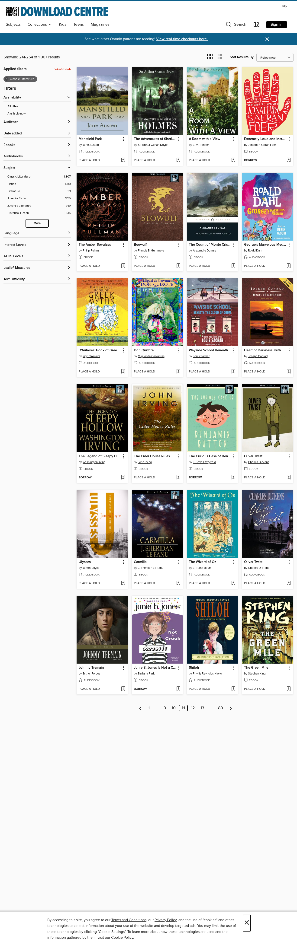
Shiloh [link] (194, 668)
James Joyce (91, 568)
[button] (235, 25)
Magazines (100, 24)
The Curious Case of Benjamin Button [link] (210, 456)
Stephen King (256, 673)
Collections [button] (38, 24)
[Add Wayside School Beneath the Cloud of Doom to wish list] (233, 372)
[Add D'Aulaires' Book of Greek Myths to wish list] (123, 372)
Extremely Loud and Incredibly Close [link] (265, 139)
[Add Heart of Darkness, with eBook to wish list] (288, 372)
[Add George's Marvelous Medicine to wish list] (288, 266)
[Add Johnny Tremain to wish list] (123, 689)
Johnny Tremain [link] (91, 668)
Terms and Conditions (128, 920)
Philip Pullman (92, 250)
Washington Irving (94, 462)
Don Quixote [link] (144, 350)
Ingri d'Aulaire (91, 356)
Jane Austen (91, 145)
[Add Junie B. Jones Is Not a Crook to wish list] (178, 689)
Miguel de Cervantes (151, 356)
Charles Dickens (258, 462)
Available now (16, 113)
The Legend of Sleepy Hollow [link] (100, 456)
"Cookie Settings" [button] (112, 931)
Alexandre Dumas (204, 250)
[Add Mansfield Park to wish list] (123, 160)
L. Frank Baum (202, 568)
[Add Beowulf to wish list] (178, 266)
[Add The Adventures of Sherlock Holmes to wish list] (178, 160)
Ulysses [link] (85, 562)
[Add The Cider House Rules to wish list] (178, 478)
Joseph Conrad (258, 356)
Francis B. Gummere (151, 250)
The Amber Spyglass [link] (95, 245)
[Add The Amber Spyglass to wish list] (123, 266)
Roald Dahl (255, 250)
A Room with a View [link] (204, 139)
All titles (12, 106)
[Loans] (257, 25)
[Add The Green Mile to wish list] (288, 689)
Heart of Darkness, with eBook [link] (265, 350)
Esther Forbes (91, 673)
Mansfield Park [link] (90, 139)
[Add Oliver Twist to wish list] (288, 478)
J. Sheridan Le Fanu (150, 568)
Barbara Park (146, 673)
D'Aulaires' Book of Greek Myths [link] (100, 350)
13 (202, 708)
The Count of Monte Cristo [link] (210, 245)
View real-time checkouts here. (182, 39)
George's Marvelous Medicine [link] (265, 245)
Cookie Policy (122, 937)
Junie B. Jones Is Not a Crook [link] (155, 668)
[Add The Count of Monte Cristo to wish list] (233, 266)
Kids (62, 24)
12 (193, 708)
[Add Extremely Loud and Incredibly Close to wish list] (288, 160)
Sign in (277, 24)
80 (220, 708)
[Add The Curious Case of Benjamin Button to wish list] (233, 478)
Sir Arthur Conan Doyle (153, 145)
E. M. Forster (201, 145)
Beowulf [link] (140, 245)
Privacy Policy (166, 920)
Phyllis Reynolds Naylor (208, 673)
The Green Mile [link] (256, 668)
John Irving (145, 462)
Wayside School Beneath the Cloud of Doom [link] (210, 350)
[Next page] (230, 708)
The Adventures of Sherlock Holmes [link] (155, 139)
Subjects (13, 24)
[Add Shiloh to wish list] (233, 689)
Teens (78, 24)
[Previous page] (140, 708)
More (37, 223)
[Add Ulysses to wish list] (123, 583)
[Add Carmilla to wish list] (178, 583)
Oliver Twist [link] (253, 456)
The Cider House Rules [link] (152, 456)
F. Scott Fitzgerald (204, 462)
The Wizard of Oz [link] (202, 562)
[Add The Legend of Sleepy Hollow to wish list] (123, 478)
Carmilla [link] (140, 562)
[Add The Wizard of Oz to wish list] (233, 583)
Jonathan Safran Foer (262, 145)
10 (174, 708)
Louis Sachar (201, 356)
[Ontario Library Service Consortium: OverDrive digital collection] (56, 11)
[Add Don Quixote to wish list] (178, 372)
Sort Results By (242, 57)
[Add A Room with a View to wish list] (233, 160)
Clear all (63, 69)
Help (284, 6)
